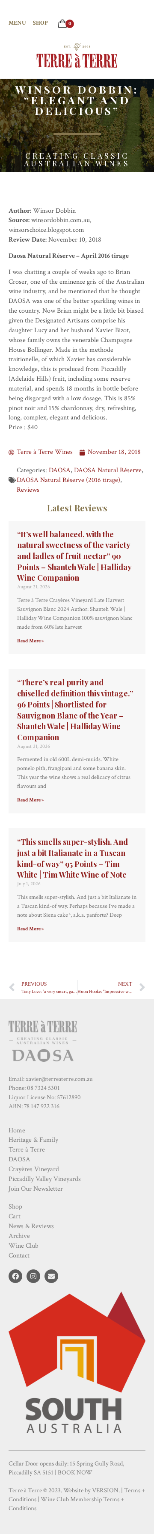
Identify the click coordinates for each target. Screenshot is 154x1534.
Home (17, 1130)
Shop (40, 23)
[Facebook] (15, 1276)
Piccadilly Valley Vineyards (45, 1179)
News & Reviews (31, 1226)
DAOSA (60, 470)
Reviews (28, 489)
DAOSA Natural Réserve (108, 470)
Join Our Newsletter (36, 1188)
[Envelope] (51, 1276)
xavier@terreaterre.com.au (59, 1079)
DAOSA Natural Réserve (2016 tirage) (68, 480)
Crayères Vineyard (34, 1169)
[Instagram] (33, 1276)
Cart (15, 1216)
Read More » (30, 641)
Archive (19, 1236)
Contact (19, 1255)
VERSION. (106, 1490)
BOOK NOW (75, 1472)
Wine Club (23, 1245)
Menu (17, 23)
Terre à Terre (27, 1149)
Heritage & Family (33, 1139)
